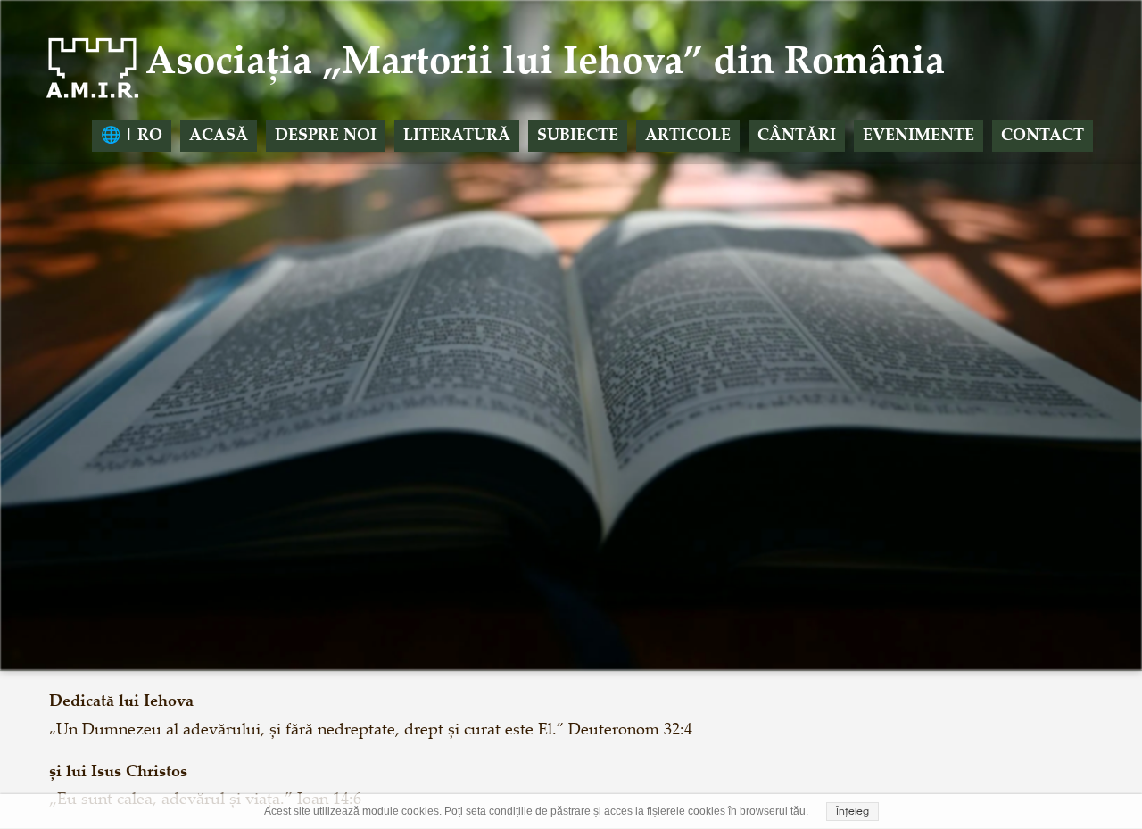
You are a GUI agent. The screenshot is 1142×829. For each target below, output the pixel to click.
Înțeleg (852, 811)
